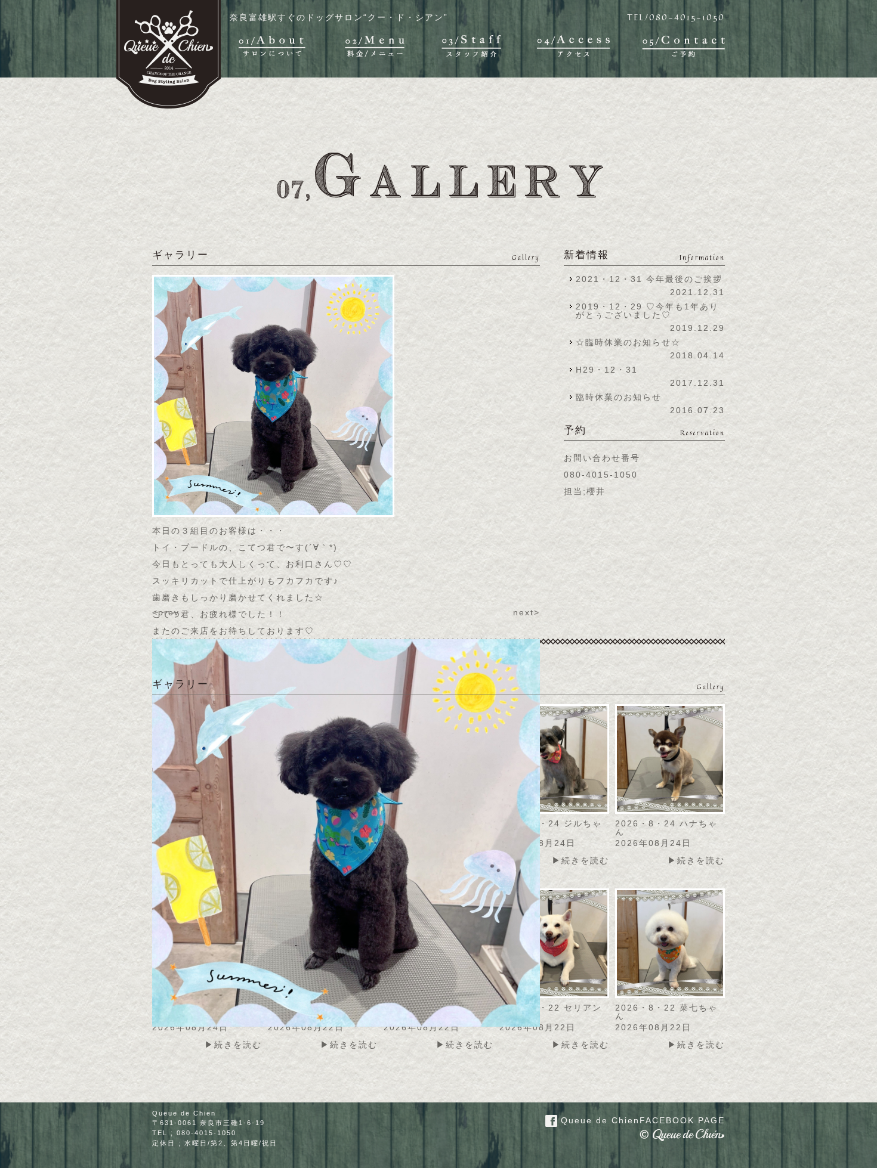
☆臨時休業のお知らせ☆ (628, 342)
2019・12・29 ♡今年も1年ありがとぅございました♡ (647, 311)
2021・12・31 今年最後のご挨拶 (649, 279)
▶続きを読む (580, 860)
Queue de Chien (641, 1120)
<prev (166, 612)
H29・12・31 (610, 369)
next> (526, 612)
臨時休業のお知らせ (619, 397)
